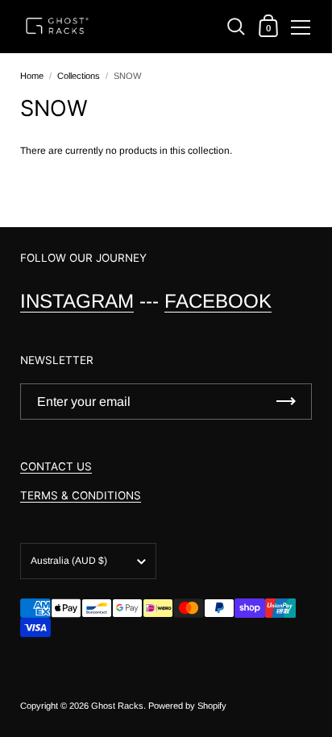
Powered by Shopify (187, 705)
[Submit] (286, 401)
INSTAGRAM (77, 301)
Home (32, 76)
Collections (78, 76)
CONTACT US (56, 466)
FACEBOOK (218, 301)
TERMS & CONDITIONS (80, 495)
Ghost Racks (117, 705)
